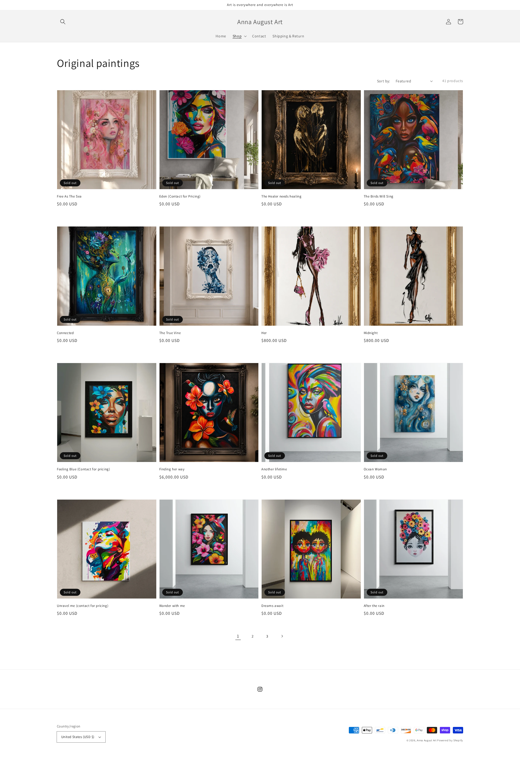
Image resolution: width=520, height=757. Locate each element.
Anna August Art (427, 740)
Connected (65, 333)
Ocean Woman (375, 469)
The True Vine (170, 333)
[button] (63, 22)
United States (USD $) (77, 737)
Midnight (371, 333)
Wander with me (172, 605)
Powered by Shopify (450, 740)
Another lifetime (274, 469)
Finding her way (172, 469)
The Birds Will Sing (379, 196)
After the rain (374, 605)
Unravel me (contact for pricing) (82, 605)
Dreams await (272, 605)
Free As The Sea (69, 196)
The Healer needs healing (281, 196)
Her (264, 333)
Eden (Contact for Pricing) (180, 196)
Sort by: (383, 81)
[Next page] (282, 636)
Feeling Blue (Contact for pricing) (83, 469)
